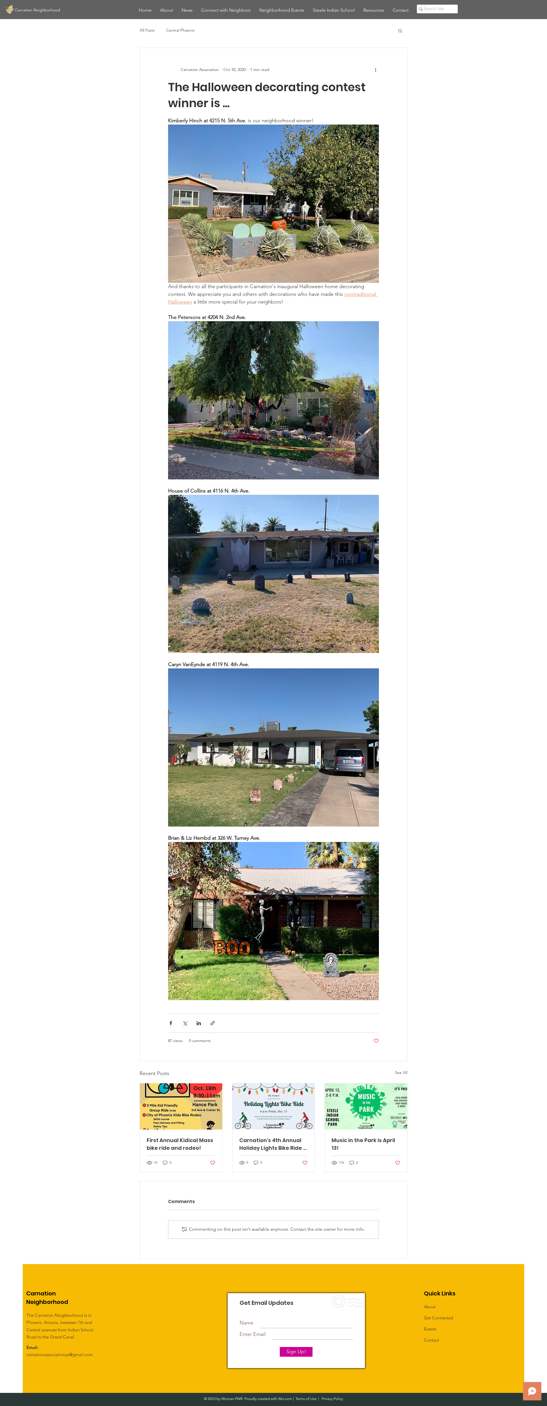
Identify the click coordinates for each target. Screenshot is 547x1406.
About (430, 1306)
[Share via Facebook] (171, 1023)
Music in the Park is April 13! (363, 1144)
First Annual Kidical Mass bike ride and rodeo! (180, 1144)
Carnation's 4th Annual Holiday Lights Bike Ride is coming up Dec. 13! (273, 1144)
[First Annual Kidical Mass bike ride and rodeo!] (181, 1106)
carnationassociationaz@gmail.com (59, 1354)
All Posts (147, 30)
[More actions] (375, 69)
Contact (431, 1340)
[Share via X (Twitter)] (184, 1023)
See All (401, 1072)
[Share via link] (212, 1023)
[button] (400, 30)
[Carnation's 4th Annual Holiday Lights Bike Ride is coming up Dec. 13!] (273, 1106)
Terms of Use (306, 1399)
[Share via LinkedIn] (198, 1023)
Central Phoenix (180, 30)
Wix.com (285, 1399)
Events (430, 1329)
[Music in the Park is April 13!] (366, 1106)
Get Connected (438, 1317)
